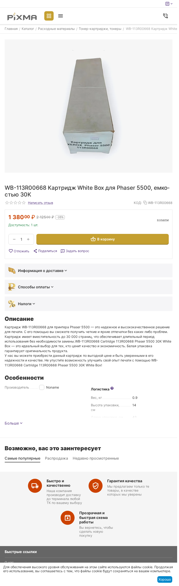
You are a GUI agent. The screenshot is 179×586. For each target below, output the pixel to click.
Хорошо (164, 579)
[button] (45, 251)
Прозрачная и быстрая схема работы (93, 517)
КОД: (138, 203)
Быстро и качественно (58, 483)
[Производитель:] (163, 220)
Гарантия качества (124, 481)
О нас (9, 562)
